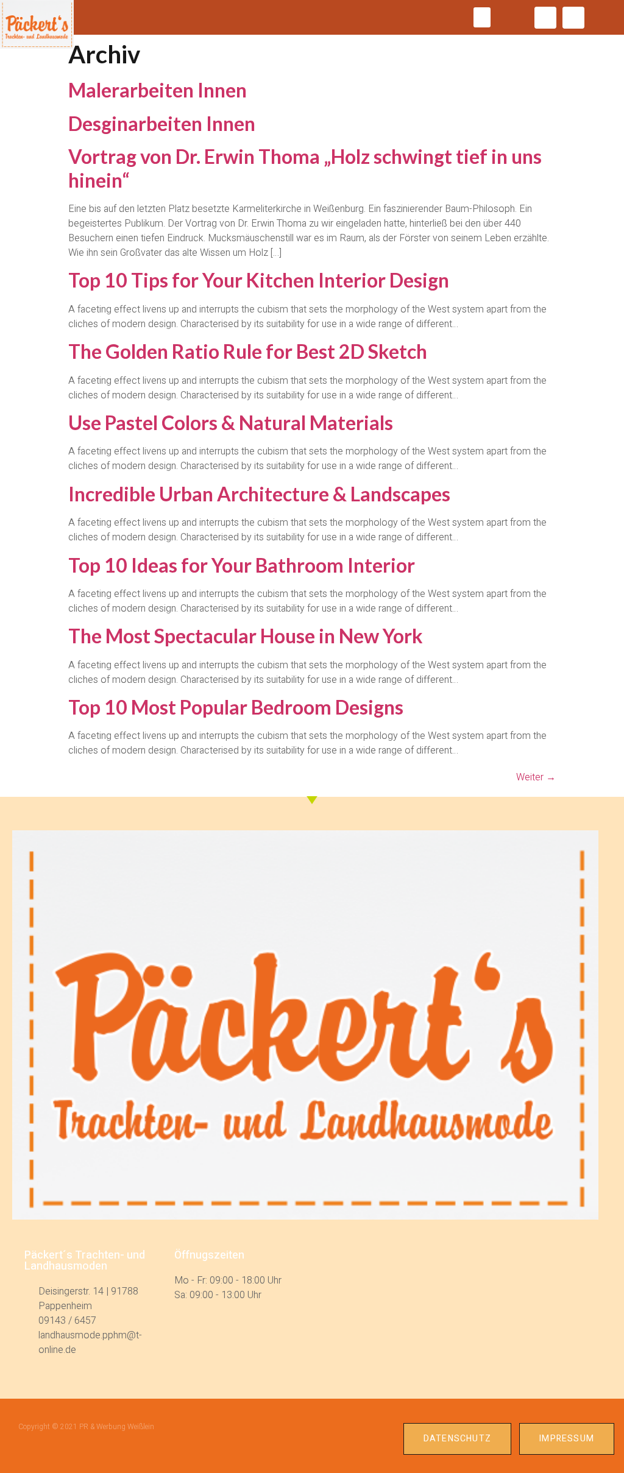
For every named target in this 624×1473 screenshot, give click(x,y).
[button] (482, 17)
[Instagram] (573, 18)
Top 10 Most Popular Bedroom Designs (235, 707)
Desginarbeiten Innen (161, 123)
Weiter (536, 777)
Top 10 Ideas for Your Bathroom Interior (241, 565)
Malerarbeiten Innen (157, 90)
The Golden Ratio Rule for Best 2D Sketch (247, 351)
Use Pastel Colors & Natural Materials (230, 422)
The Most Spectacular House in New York (245, 636)
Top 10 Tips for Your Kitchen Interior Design (258, 280)
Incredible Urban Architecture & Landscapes (259, 494)
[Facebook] (545, 18)
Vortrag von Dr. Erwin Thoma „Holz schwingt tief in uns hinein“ (305, 167)
